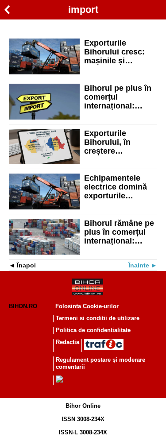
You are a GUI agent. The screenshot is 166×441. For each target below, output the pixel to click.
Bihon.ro (23, 306)
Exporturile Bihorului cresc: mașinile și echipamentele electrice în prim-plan (116, 52)
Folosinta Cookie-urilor (87, 306)
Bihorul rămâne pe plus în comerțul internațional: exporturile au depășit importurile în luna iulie (120, 232)
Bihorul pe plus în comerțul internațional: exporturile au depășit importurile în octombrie (120, 97)
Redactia (67, 342)
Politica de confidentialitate (93, 330)
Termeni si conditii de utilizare (97, 318)
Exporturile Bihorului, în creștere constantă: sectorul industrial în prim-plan (118, 142)
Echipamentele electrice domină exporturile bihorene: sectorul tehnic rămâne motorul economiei (119, 187)
